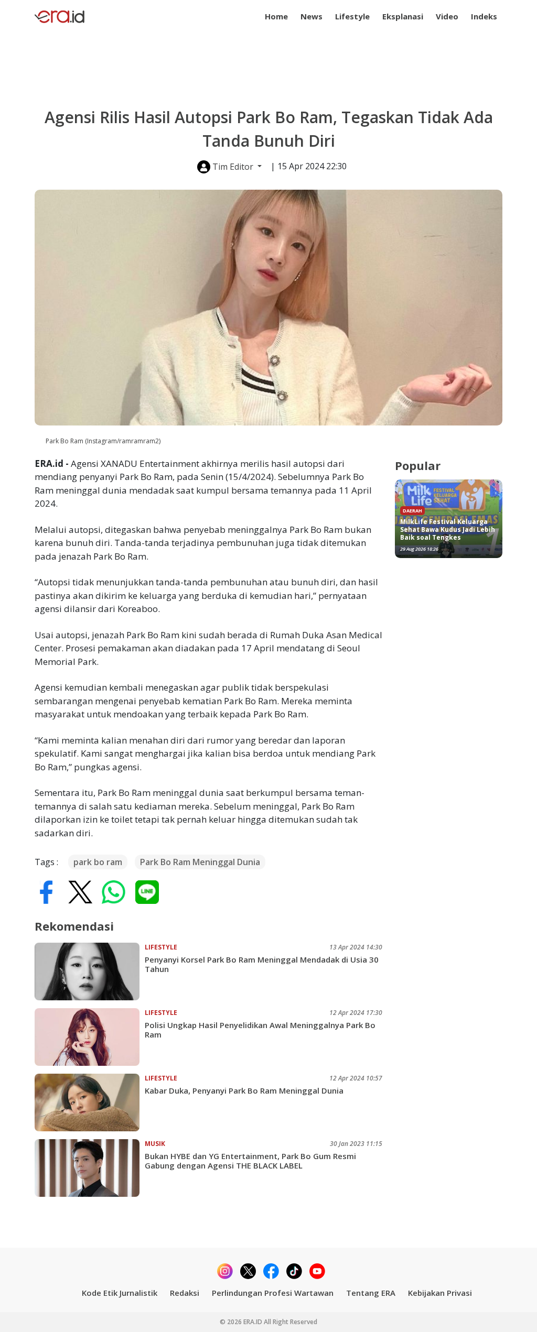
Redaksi (184, 1292)
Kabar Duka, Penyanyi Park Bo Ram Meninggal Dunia (244, 1090)
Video (447, 16)
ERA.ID (253, 1321)
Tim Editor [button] (232, 166)
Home (276, 16)
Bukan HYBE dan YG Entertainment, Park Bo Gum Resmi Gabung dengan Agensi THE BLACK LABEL (250, 1160)
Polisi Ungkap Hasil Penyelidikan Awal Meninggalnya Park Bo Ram (260, 1029)
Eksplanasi (402, 16)
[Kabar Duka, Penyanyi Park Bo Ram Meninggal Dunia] (90, 1102)
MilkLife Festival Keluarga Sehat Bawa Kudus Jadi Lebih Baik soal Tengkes (447, 529)
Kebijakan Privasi (440, 1292)
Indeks (484, 16)
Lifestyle (352, 16)
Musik (155, 1143)
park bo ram (97, 862)
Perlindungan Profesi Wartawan (273, 1292)
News (311, 16)
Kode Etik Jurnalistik (119, 1292)
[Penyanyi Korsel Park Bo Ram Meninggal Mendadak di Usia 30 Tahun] (90, 971)
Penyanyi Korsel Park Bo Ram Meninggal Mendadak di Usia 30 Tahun (262, 964)
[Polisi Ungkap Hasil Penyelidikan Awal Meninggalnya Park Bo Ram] (90, 1037)
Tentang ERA (370, 1292)
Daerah (412, 510)
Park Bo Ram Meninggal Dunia (200, 862)
